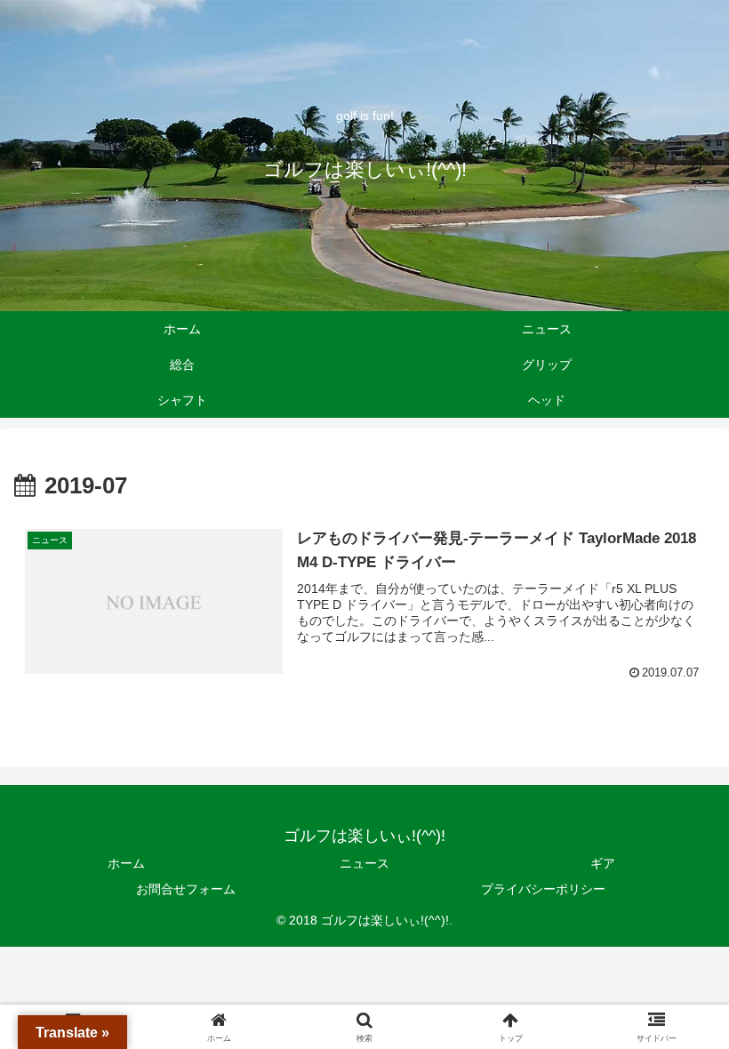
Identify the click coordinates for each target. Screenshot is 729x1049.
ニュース (364, 863)
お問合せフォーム (186, 889)
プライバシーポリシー (543, 889)
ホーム (126, 863)
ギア (602, 863)
